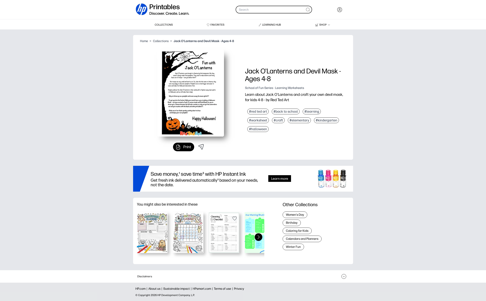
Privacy (239, 288)
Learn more (279, 179)
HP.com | (141, 288)
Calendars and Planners (302, 239)
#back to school (285, 111)
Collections (161, 41)
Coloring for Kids (297, 231)
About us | (155, 288)
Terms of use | (224, 288)
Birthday (292, 223)
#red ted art (258, 111)
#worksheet (258, 120)
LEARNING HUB (271, 24)
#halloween (258, 129)
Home (144, 41)
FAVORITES (217, 24)
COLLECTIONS (164, 24)
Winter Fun (293, 247)
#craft (278, 120)
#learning (311, 111)
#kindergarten (326, 120)
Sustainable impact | (178, 288)
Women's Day (295, 214)
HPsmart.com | (203, 288)
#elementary (299, 120)
